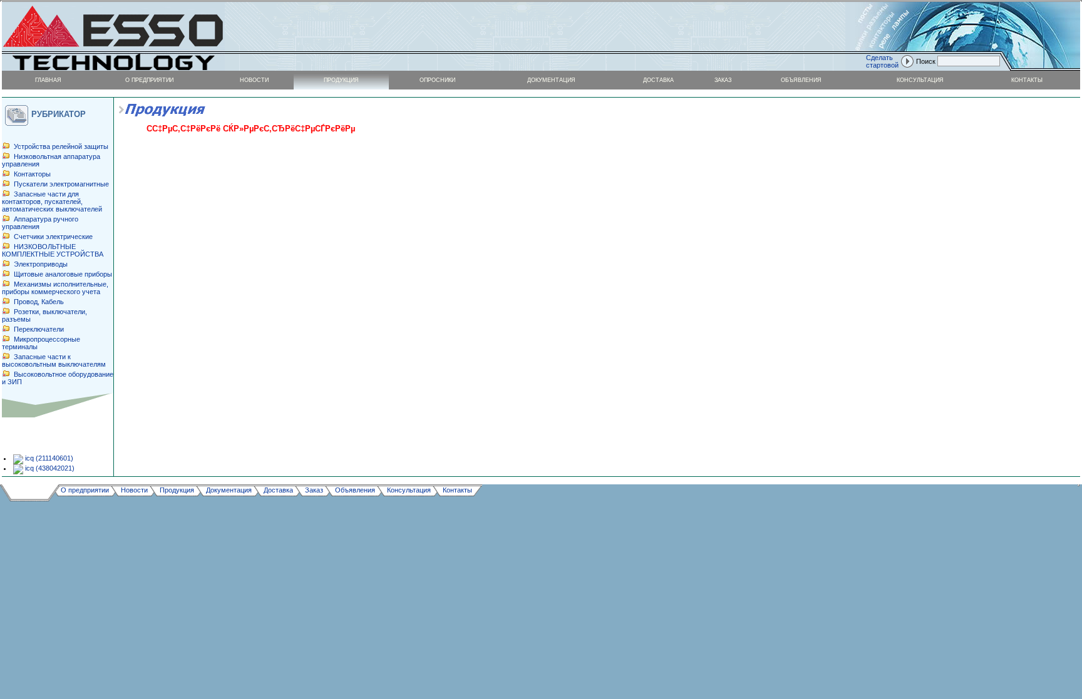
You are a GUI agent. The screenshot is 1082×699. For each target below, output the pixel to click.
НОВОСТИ (254, 80)
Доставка (278, 489)
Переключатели (39, 329)
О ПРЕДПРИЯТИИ (149, 80)
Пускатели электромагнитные (61, 184)
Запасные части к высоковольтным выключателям (54, 360)
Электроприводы (41, 264)
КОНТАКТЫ (1027, 80)
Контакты (457, 489)
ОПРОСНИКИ (437, 80)
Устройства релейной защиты (61, 146)
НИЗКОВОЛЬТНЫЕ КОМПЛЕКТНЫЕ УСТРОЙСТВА (52, 250)
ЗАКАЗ (722, 80)
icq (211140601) (48, 458)
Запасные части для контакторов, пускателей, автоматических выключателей (52, 201)
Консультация (409, 489)
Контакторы (32, 174)
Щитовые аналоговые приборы (63, 274)
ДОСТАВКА (658, 80)
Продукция (177, 489)
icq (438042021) (49, 468)
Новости (134, 489)
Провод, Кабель (39, 301)
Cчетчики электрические (53, 236)
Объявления (355, 489)
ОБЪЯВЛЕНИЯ (801, 80)
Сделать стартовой (882, 61)
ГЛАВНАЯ (48, 80)
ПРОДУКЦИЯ (341, 80)
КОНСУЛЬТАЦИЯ (920, 80)
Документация (229, 489)
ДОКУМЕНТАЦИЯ (551, 80)
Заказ (314, 489)
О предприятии (85, 489)
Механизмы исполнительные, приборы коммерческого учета (55, 287)
